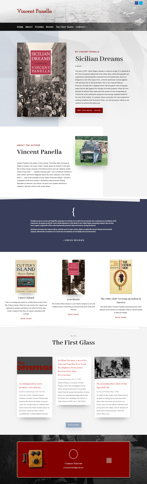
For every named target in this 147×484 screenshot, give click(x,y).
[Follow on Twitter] (141, 3)
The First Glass (64, 27)
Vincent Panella (65, 379)
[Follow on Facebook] (136, 3)
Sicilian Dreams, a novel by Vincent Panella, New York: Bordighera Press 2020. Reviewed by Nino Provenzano (72, 367)
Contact (80, 27)
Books (49, 27)
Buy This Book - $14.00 (89, 110)
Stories (39, 27)
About (29, 27)
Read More (26, 319)
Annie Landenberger (28, 392)
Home (20, 27)
